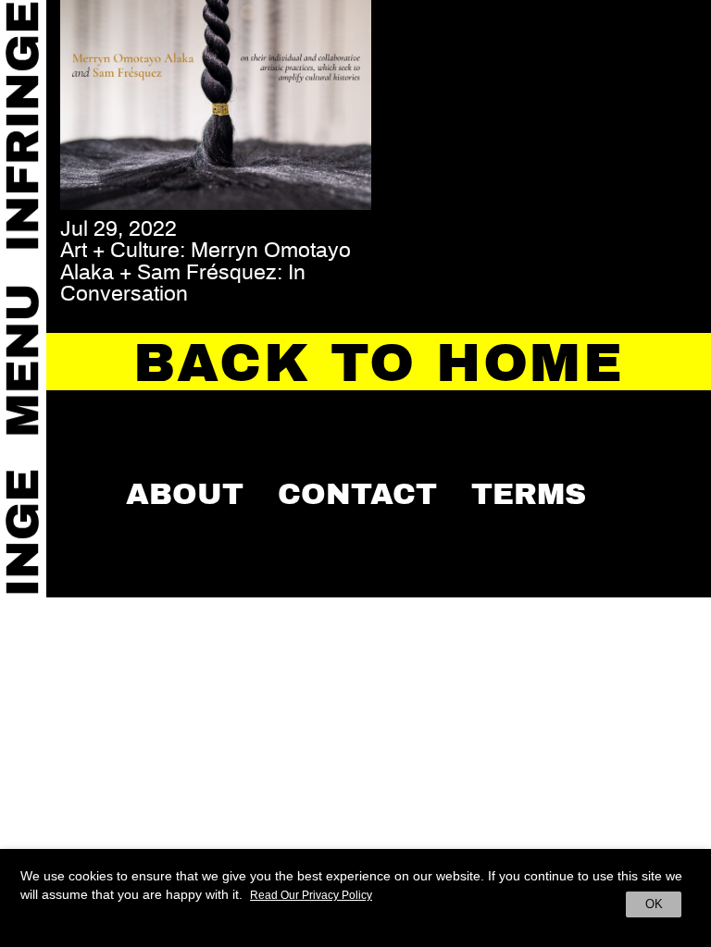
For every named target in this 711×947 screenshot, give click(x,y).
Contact (357, 493)
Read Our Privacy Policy (311, 895)
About (184, 493)
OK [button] (654, 904)
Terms (528, 493)
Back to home (378, 363)
